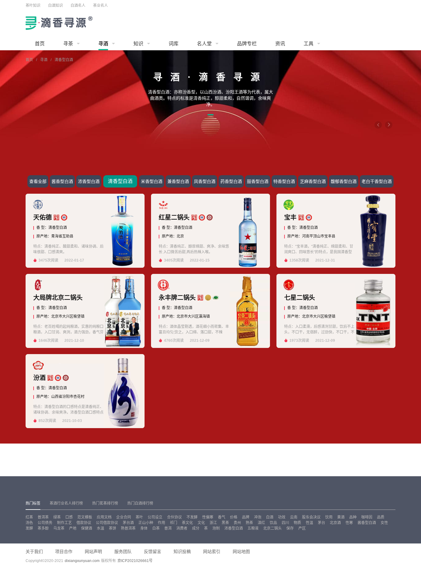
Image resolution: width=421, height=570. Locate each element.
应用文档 (104, 517)
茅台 (321, 523)
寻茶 (68, 43)
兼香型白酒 (178, 181)
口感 (69, 517)
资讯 (280, 43)
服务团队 (123, 551)
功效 (281, 517)
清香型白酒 (120, 181)
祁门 (173, 523)
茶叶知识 (33, 5)
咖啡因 (366, 517)
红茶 (29, 517)
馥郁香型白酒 (344, 181)
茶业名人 (100, 5)
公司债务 (45, 523)
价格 (233, 517)
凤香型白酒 (204, 181)
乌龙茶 (58, 528)
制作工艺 (64, 523)
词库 (173, 43)
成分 (195, 528)
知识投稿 (182, 551)
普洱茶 (43, 517)
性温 (309, 523)
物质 (297, 523)
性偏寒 (207, 517)
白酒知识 (55, 5)
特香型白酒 (284, 181)
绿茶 (57, 517)
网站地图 (241, 551)
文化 (201, 523)
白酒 (269, 517)
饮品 (273, 523)
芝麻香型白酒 (313, 181)
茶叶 (139, 517)
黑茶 (225, 523)
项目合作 (63, 551)
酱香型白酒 (62, 181)
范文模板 (84, 517)
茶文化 (187, 523)
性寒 (349, 523)
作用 (161, 523)
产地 (72, 528)
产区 (302, 528)
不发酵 (192, 517)
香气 (221, 517)
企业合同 (123, 517)
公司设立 (155, 517)
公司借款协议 (107, 523)
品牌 (245, 517)
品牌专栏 (247, 43)
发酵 (29, 528)
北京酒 (335, 523)
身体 (144, 528)
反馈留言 (152, 551)
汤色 (29, 523)
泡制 (216, 528)
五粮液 (253, 528)
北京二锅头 (272, 528)
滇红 (261, 523)
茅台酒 (128, 523)
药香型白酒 (231, 181)
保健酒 (86, 528)
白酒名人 (78, 5)
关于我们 (34, 551)
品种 (353, 517)
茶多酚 (43, 528)
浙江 (213, 523)
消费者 (181, 528)
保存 (290, 528)
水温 (100, 528)
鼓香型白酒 (257, 181)
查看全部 (38, 181)
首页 (40, 43)
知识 (138, 43)
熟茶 (249, 523)
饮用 (329, 517)
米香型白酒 (151, 181)
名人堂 (204, 43)
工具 (308, 43)
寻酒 (103, 43)
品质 (380, 517)
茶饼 (112, 528)
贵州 (237, 523)
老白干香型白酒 (377, 181)
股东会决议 (311, 517)
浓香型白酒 (89, 181)
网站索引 (211, 551)
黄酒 (341, 517)
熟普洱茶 (128, 528)
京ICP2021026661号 (135, 561)
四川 (285, 523)
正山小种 (145, 523)
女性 (384, 523)
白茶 (156, 528)
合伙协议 (174, 517)
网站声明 (93, 551)
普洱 (168, 528)
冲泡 (257, 517)
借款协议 (83, 523)
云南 (293, 517)
